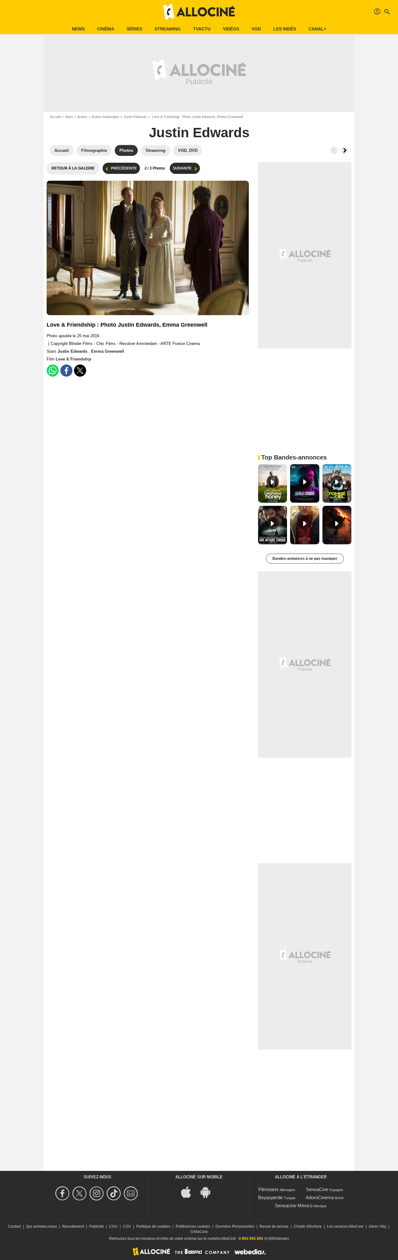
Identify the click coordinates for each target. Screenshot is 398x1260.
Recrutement (73, 1226)
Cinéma (105, 28)
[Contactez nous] (132, 1193)
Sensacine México (293, 1205)
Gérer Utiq (377, 1226)
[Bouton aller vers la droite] (344, 150)
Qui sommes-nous (41, 1226)
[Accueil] (199, 12)
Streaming (168, 28)
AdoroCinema (320, 1197)
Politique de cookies (153, 1226)
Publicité (96, 1226)
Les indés (284, 28)
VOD (256, 28)
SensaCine (317, 1189)
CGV (127, 1226)
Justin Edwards (135, 117)
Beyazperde (270, 1197)
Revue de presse (274, 1226)
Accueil (55, 117)
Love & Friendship (73, 359)
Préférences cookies (193, 1226)
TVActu (202, 28)
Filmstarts (268, 1189)
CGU (113, 1226)
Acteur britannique (105, 117)
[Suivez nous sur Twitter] (80, 1193)
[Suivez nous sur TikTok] (115, 1193)
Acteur (82, 117)
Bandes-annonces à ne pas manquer (304, 558)
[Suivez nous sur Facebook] (63, 1193)
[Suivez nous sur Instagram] (97, 1193)
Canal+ (317, 28)
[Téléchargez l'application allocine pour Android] (209, 1191)
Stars (69, 117)
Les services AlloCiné (345, 1226)
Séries (134, 28)
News (78, 28)
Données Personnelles (234, 1226)
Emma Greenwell (107, 351)
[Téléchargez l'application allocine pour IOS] (189, 1191)
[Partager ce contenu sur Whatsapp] (53, 371)
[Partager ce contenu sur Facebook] (66, 371)
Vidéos (231, 28)
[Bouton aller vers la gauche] (334, 150)
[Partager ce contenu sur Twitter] (80, 371)
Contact (14, 1226)
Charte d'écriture (308, 1226)
